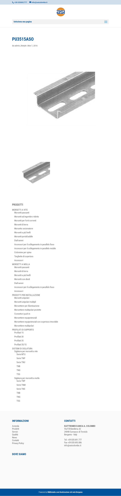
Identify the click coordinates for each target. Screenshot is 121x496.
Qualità (15, 434)
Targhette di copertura (23, 256)
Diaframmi (18, 240)
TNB (18, 366)
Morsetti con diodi (22, 279)
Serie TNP (21, 358)
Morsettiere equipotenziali (25, 317)
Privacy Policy (18, 443)
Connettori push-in (22, 314)
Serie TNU (21, 362)
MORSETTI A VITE (20, 210)
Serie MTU (21, 354)
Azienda (15, 426)
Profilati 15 (18, 332)
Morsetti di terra (21, 224)
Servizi (15, 431)
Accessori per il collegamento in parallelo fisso (34, 244)
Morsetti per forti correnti (25, 220)
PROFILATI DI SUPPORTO (23, 329)
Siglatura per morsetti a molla (26, 378)
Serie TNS (21, 389)
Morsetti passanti (21, 212)
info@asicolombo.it (72, 445)
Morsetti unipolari (21, 298)
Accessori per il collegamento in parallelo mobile (35, 248)
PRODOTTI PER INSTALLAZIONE (26, 295)
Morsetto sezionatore (23, 228)
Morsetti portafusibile (23, 236)
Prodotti (15, 429)
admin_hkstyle (20, 45)
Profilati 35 (18, 340)
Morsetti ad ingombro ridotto (26, 216)
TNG (18, 370)
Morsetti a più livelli (22, 232)
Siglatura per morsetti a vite (26, 351)
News (14, 437)
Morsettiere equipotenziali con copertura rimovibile (36, 321)
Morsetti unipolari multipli (25, 302)
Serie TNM (21, 385)
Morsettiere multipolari (24, 325)
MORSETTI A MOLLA (21, 264)
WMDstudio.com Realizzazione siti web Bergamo (65, 492)
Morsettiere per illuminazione (26, 306)
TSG (18, 374)
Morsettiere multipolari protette (27, 310)
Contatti (15, 440)
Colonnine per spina (22, 252)
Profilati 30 (18, 336)
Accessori (18, 260)
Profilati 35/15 (20, 344)
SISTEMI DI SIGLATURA (22, 348)
